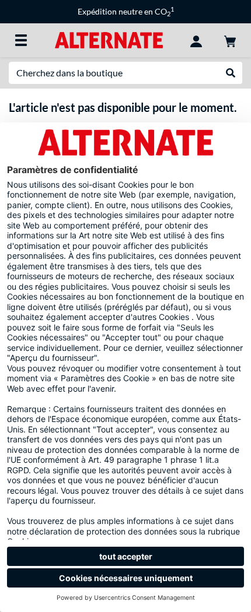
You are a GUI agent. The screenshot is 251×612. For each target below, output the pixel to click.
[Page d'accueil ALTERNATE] (109, 39)
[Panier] (230, 40)
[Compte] (196, 40)
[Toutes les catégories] (21, 40)
